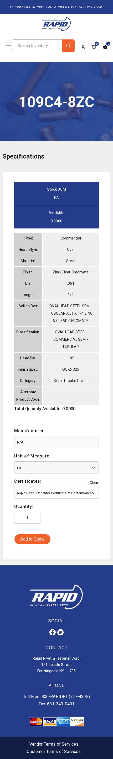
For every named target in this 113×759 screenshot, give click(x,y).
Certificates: (28, 481)
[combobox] (56, 467)
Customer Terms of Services (54, 751)
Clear (94, 483)
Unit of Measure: (32, 456)
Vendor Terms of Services (54, 744)
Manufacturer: (29, 430)
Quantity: (23, 506)
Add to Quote (32, 539)
